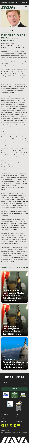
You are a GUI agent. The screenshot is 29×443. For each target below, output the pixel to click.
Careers (3, 421)
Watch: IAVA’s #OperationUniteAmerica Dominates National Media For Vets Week (15, 363)
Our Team (7, 31)
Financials (18, 419)
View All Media (22, 267)
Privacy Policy (20, 417)
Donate (14, 389)
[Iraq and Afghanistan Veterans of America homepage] (8, 7)
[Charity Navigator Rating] (6, 395)
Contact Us (19, 421)
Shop (17, 414)
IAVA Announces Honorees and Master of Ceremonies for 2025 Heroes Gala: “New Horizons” (13, 295)
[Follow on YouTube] (18, 425)
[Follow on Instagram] (6, 425)
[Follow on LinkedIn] (14, 425)
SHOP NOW (21, 2)
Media (3, 419)
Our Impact (4, 414)
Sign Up (24, 382)
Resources (4, 417)
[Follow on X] (10, 425)
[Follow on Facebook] (2, 425)
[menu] (26, 7)
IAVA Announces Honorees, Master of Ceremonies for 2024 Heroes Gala (11, 330)
